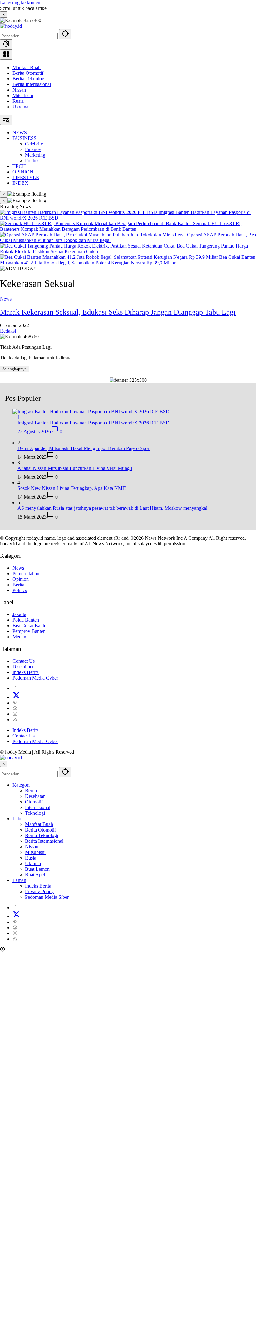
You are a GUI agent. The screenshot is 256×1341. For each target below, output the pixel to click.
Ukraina (20, 106)
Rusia (18, 101)
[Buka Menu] (6, 55)
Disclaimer (23, 666)
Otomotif (34, 801)
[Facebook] (14, 688)
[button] (65, 34)
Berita (18, 584)
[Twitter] (16, 697)
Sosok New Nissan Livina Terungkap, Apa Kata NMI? (71, 488)
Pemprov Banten (29, 631)
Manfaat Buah (26, 67)
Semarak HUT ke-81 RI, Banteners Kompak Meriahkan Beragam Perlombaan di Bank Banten (121, 226)
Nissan (19, 89)
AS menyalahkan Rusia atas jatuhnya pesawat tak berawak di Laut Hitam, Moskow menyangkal (112, 508)
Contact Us (23, 661)
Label (18, 818)
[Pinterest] (14, 702)
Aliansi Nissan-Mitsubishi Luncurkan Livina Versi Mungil (74, 468)
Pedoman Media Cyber (35, 677)
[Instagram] (14, 714)
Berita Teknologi (29, 78)
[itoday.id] (11, 26)
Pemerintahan (25, 573)
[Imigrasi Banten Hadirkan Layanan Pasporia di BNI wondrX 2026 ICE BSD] (79, 212)
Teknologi (35, 813)
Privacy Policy (39, 891)
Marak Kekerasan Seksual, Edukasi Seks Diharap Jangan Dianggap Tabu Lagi (118, 312)
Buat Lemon (37, 869)
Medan (19, 636)
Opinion (20, 579)
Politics (19, 590)
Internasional (37, 807)
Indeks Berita (25, 672)
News (6, 298)
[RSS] (14, 719)
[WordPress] (14, 708)
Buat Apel (35, 874)
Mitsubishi (22, 95)
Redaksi (8, 331)
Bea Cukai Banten (30, 625)
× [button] (3, 763)
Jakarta (19, 614)
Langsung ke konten (20, 2)
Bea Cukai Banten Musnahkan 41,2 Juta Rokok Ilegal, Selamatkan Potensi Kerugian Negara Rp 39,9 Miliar (127, 259)
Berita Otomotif (27, 73)
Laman (19, 880)
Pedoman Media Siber (47, 897)
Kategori (21, 785)
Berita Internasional (31, 84)
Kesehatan (35, 796)
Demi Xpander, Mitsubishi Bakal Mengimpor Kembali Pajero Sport (83, 448)
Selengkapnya (14, 369)
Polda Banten (25, 620)
